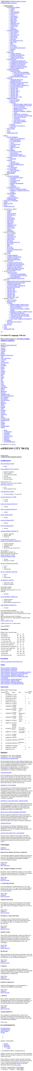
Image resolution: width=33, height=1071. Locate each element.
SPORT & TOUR (14, 147)
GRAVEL (9, 160)
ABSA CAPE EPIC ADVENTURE (22, 115)
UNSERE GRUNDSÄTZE (17, 55)
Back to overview (5, 849)
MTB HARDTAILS (15, 140)
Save (22, 1069)
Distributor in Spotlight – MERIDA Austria (21, 311)
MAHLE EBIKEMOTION (17, 68)
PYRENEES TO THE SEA (20, 114)
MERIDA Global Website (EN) (9, 345)
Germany (3, 371)
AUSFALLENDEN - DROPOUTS (19, 85)
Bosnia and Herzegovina (7, 355)
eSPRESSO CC (14, 24)
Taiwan (2, 421)
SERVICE (9, 78)
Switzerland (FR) (5, 420)
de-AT (5, 326)
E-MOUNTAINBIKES (13, 176)
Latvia (2, 384)
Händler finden (4, 455)
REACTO (13, 45)
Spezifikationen (8, 431)
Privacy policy (17, 1065)
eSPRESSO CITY (15, 23)
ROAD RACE (14, 153)
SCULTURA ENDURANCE (18, 48)
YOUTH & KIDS (11, 169)
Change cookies (11, 1067)
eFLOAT (12, 14)
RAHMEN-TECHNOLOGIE (18, 63)
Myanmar (3, 393)
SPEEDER (13, 158)
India (2, 375)
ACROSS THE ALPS (19, 120)
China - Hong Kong (6, 358)
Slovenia (3, 413)
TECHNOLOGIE (11, 59)
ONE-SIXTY (13, 33)
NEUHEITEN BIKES (13, 30)
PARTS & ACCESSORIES (11, 200)
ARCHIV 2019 (14, 95)
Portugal (3, 406)
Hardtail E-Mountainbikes (16, 183)
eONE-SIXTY (14, 16)
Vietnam (3, 427)
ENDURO (13, 145)
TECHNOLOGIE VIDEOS (17, 65)
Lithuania (3, 385)
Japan (2, 381)
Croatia (2, 361)
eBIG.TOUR (13, 20)
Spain (2, 416)
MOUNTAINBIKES (12, 137)
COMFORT (13, 186)
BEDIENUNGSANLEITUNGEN (19, 82)
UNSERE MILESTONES (17, 58)
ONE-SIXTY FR (14, 35)
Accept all (3, 1067)
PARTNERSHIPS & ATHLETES (19, 76)
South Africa (4, 414)
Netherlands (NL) (5, 394)
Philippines (3, 403)
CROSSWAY (13, 167)
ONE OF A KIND (15, 99)
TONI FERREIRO (18, 75)
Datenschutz (7, 1046)
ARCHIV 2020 (14, 94)
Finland (2, 368)
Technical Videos (8, 436)
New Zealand (4, 398)
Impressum (6, 1045)
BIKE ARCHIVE (11, 171)
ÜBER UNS (10, 52)
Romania (3, 407)
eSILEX (12, 27)
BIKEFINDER (11, 173)
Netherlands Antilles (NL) (7, 395)
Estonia (2, 367)
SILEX (12, 50)
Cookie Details (20, 1067)
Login (8, 131)
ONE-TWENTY (14, 32)
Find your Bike (11, 128)
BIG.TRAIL (13, 42)
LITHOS (12, 9)
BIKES (6, 135)
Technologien (7, 440)
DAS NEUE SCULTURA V (17, 125)
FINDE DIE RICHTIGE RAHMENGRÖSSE (16, 80)
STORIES (13, 102)
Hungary (3, 372)
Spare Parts (7, 437)
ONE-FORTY (14, 36)
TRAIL (12, 143)
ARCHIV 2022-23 (15, 91)
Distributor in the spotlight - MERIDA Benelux (20, 109)
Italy (2, 380)
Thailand (3, 423)
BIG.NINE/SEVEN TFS (16, 40)
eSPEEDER (13, 29)
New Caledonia (5, 397)
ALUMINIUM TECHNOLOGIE (19, 62)
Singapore (3, 410)
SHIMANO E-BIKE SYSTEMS (18, 66)
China (2, 356)
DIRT (11, 43)
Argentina (3, 349)
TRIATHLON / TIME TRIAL (18, 156)
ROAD (12, 195)
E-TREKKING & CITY (13, 187)
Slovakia (3, 411)
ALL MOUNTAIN (15, 144)
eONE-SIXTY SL (15, 11)
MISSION (13, 49)
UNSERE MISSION (15, 53)
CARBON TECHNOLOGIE (17, 61)
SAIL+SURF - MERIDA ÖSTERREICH (20, 122)
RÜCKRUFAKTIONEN (16, 86)
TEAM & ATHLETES (13, 69)
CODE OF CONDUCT (16, 56)
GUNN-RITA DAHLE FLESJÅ (21, 73)
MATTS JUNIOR (14, 170)
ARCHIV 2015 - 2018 (16, 97)
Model (5, 430)
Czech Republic (5, 362)
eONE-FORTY (14, 17)
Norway (3, 401)
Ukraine (3, 424)
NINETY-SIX (13, 37)
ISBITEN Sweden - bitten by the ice (22, 104)
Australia (3, 351)
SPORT (12, 184)
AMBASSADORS (15, 71)
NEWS (6, 202)
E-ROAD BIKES (11, 193)
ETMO (12, 10)
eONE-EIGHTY (14, 13)
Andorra (3, 348)
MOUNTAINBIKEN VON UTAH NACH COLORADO (22, 106)
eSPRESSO (13, 22)
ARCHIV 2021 (14, 92)
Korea (2, 382)
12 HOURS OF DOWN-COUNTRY (19, 316)
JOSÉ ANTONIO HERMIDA (21, 72)
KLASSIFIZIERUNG (9, 441)
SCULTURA (13, 46)
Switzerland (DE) (5, 419)
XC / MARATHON (15, 141)
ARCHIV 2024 (14, 89)
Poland (2, 404)
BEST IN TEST (14, 101)
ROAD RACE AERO (16, 151)
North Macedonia (5, 400)
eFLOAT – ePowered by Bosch (18, 189)
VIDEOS (12, 124)
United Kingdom (5, 426)
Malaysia (3, 388)
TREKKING (10, 166)
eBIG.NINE (13, 19)
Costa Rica (3, 359)
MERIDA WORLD (12, 98)
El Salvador (4, 365)
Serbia (2, 408)
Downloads (7, 434)
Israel (2, 378)
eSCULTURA (14, 26)
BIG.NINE (13, 39)
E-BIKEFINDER (11, 199)
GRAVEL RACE (14, 163)
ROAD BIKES (11, 150)
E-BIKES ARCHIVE (12, 197)
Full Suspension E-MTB (16, 177)
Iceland (2, 374)
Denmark (3, 364)
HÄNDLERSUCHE (12, 133)
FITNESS (9, 157)
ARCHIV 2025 (14, 88)
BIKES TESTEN (8, 203)
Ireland (2, 377)
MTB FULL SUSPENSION (17, 138)
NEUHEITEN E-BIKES (13, 7)
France (2, 369)
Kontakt (6, 1043)
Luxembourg (4, 387)
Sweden (3, 417)
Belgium (3, 354)
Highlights (6, 439)
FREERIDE (13, 182)
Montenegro (4, 391)
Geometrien (7, 433)
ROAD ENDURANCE (16, 154)
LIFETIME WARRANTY (17, 84)
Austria (2, 352)
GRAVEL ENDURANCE (17, 164)
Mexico (2, 390)
